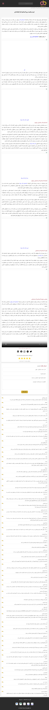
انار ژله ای (40, 255)
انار (24, 70)
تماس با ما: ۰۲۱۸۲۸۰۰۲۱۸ (27, 699)
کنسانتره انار (22, 20)
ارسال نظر (24, 392)
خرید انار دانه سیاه (24, 248)
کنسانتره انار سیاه (23, 183)
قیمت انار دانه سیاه (24, 120)
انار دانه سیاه (33, 143)
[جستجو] (18, 3)
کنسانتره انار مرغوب (14, 302)
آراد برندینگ (21, 699)
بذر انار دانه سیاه (24, 178)
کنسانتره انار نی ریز (34, 37)
